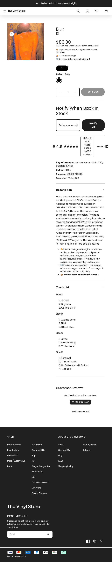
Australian (37, 444)
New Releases (14, 444)
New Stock (12, 455)
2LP (62, 68)
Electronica (37, 471)
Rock (9, 466)
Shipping (73, 46)
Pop (34, 455)
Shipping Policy (65, 466)
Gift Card (36, 487)
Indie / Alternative (16, 460)
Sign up (48, 534)
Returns (86, 450)
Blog (60, 455)
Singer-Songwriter (41, 466)
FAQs (60, 460)
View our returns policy (78, 271)
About (61, 444)
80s (33, 477)
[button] (4, 11)
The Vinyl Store (20, 556)
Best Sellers (13, 450)
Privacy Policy (89, 444)
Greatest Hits (38, 450)
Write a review (80, 402)
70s (33, 460)
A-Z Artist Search (40, 482)
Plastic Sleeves (39, 493)
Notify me (93, 125)
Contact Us (64, 450)
